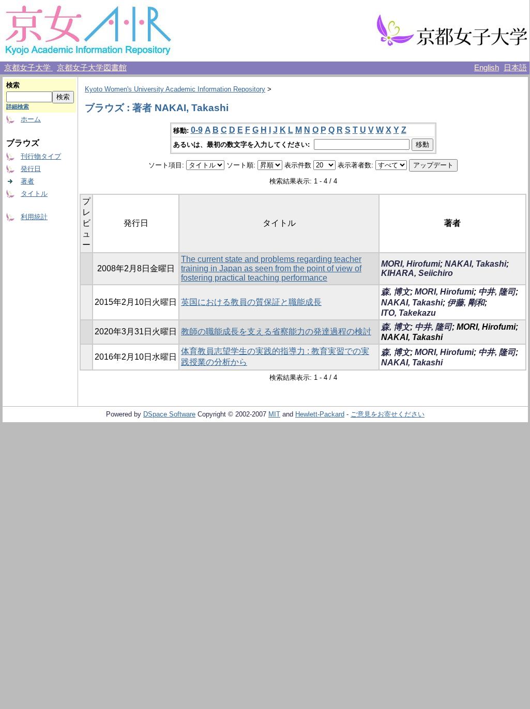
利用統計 (34, 217)
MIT (274, 414)
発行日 (31, 169)
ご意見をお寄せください (388, 414)
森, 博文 (395, 291)
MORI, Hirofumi (410, 263)
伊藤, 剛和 (465, 302)
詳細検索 (17, 106)
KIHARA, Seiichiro (417, 273)
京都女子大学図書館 (92, 68)
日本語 (515, 68)
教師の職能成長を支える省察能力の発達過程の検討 (276, 331)
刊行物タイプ (41, 156)
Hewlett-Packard (319, 414)
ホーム (31, 119)
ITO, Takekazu (408, 313)
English (486, 68)
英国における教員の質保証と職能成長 (251, 302)
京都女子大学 (28, 68)
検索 (13, 85)
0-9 (197, 130)
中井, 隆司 (497, 291)
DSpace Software (169, 414)
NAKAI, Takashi (475, 263)
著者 (27, 181)
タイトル (34, 193)
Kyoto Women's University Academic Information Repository (175, 89)
